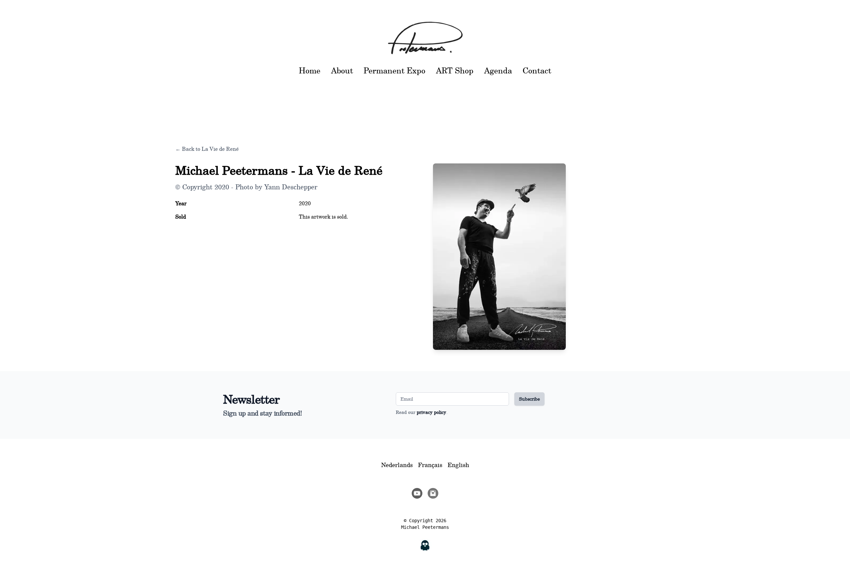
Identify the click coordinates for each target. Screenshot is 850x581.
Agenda (498, 70)
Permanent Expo (394, 70)
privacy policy (431, 412)
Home (309, 70)
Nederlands (397, 464)
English (458, 464)
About (342, 70)
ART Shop (454, 70)
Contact (537, 70)
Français (430, 464)
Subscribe (529, 398)
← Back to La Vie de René (207, 149)
